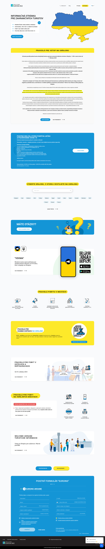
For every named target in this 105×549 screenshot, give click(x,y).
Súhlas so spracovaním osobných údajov (30, 518)
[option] (31, 488)
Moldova (28, 198)
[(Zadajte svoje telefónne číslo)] (71, 502)
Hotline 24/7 (63, 5)
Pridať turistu (41, 530)
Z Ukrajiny (78, 5)
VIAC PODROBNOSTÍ (57, 119)
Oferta (22, 520)
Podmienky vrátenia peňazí (12, 539)
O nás (4, 539)
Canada (76, 198)
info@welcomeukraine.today (55, 539)
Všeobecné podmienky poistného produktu (28, 522)
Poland (46, 202)
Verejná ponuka (23, 539)
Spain (70, 198)
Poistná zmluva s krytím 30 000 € (65, 518)
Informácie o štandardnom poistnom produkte (29, 521)
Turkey (40, 198)
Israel (59, 198)
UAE (90, 198)
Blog (69, 5)
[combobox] (57, 502)
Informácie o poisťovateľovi (26, 524)
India (64, 198)
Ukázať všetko (50, 209)
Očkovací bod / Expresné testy (79, 341)
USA (35, 198)
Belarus (46, 198)
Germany (83, 198)
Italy (22, 198)
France (58, 202)
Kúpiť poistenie (17, 36)
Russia (52, 202)
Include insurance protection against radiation (68, 520)
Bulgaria (16, 198)
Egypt (53, 198)
